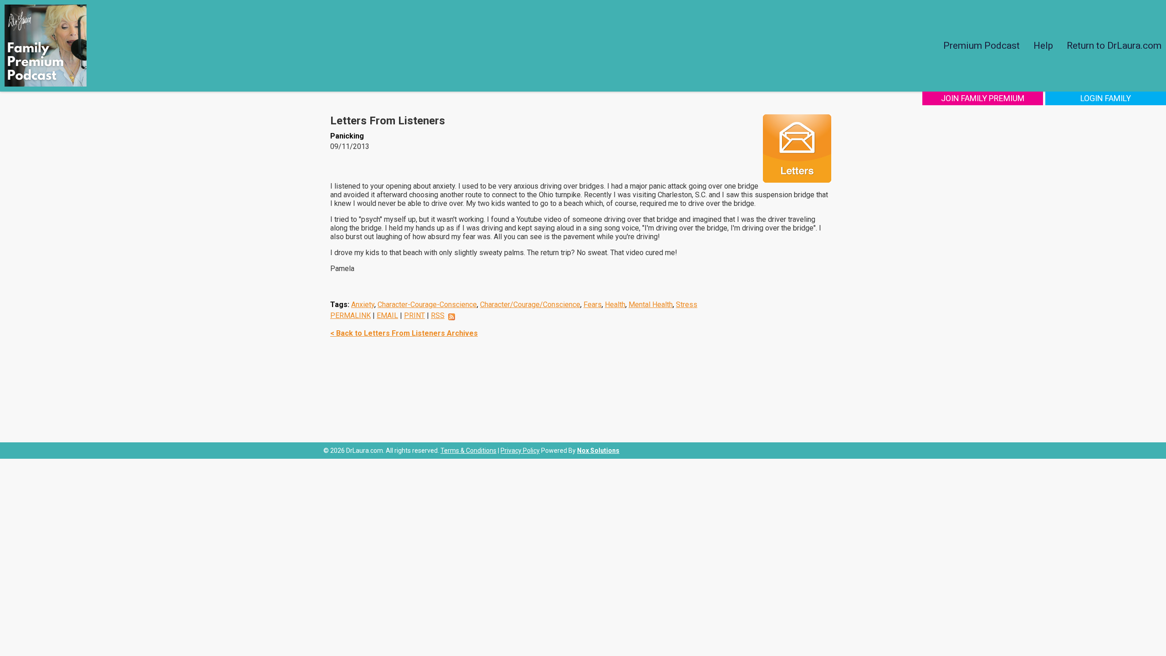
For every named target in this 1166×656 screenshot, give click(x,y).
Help (1043, 45)
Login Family (1105, 98)
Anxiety (362, 304)
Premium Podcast (981, 45)
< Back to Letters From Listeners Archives (404, 333)
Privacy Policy (520, 450)
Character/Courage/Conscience (530, 304)
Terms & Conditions (468, 450)
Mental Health (651, 304)
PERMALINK (350, 315)
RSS (438, 315)
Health (615, 304)
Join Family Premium (982, 98)
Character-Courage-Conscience (427, 304)
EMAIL (387, 315)
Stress (686, 304)
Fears (592, 304)
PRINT (414, 315)
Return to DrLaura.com (1114, 45)
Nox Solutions (598, 450)
